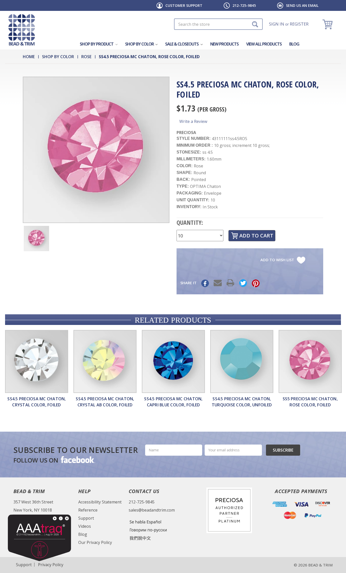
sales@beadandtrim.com (152, 510)
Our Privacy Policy (95, 542)
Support (86, 518)
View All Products (264, 44)
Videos (84, 526)
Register (299, 24)
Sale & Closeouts (182, 44)
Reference (88, 510)
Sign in (276, 24)
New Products (224, 44)
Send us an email (302, 5)
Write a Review (193, 121)
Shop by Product (97, 44)
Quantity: (190, 222)
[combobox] (218, 24)
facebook (77, 459)
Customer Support (183, 5)
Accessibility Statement (100, 502)
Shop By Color (140, 44)
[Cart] (328, 24)
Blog (294, 44)
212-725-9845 (244, 5)
